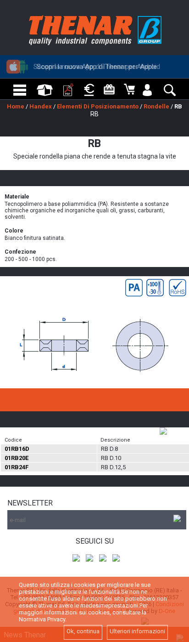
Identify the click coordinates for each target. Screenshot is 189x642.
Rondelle (156, 106)
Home (15, 106)
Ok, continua (83, 631)
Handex (40, 106)
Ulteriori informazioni (137, 631)
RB (178, 106)
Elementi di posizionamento (98, 106)
